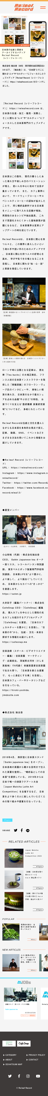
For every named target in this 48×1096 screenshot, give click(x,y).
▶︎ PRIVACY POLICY (35, 1055)
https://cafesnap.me (14, 642)
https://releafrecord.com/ (27, 467)
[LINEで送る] (27, 830)
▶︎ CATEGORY (9, 1055)
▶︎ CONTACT (32, 1059)
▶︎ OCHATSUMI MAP (12, 1064)
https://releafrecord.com (24, 108)
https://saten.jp (12, 593)
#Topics (7, 820)
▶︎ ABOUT (7, 1059)
